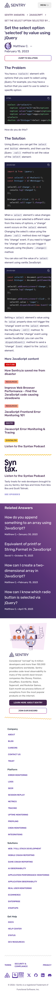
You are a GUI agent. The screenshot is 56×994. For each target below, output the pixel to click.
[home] (7, 975)
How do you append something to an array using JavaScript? (28, 522)
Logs (10, 781)
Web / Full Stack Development (24, 848)
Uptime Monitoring (18, 815)
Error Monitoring (17, 775)
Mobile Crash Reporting (21, 855)
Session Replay (16, 795)
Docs (11, 922)
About (11, 734)
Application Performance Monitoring (28, 875)
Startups (13, 908)
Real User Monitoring (20, 888)
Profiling (13, 821)
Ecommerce (14, 895)
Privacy (47, 965)
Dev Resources (16, 942)
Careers (12, 748)
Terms (8, 965)
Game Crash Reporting (20, 862)
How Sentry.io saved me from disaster (25, 372)
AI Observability (17, 868)
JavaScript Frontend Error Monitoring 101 (28, 413)
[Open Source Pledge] (18, 975)
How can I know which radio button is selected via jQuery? (28, 597)
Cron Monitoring (17, 828)
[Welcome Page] (15, 5)
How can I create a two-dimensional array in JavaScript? (24, 570)
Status (12, 935)
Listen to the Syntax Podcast (28, 446)
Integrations (15, 834)
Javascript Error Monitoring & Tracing (25, 430)
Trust (11, 761)
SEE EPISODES (12, 494)
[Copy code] (48, 98)
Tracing (12, 808)
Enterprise (14, 901)
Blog (10, 741)
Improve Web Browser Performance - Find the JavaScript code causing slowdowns (26, 393)
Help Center (15, 929)
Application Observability (22, 881)
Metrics (12, 801)
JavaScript (36, 14)
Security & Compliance (21, 965)
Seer (10, 788)
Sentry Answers (15, 14)
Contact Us (14, 754)
